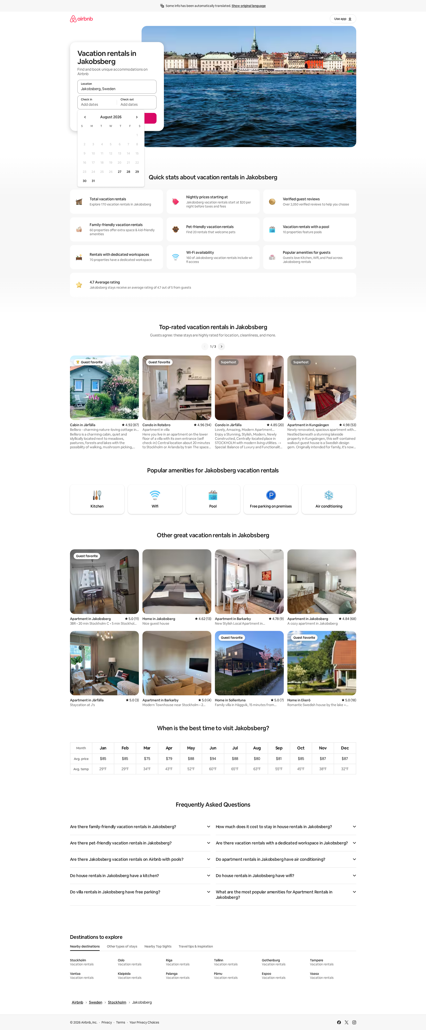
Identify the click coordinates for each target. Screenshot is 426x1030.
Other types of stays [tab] (122, 946)
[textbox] (97, 104)
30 (85, 181)
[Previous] (204, 346)
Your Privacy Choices (144, 1022)
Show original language (249, 6)
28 (128, 172)
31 (93, 181)
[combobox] (117, 88)
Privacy (107, 1022)
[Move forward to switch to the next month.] (136, 117)
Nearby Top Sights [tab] (158, 946)
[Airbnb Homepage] (81, 19)
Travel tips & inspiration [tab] (196, 946)
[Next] (221, 346)
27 (119, 172)
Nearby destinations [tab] (85, 946)
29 (137, 172)
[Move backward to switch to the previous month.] (85, 117)
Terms (120, 1022)
